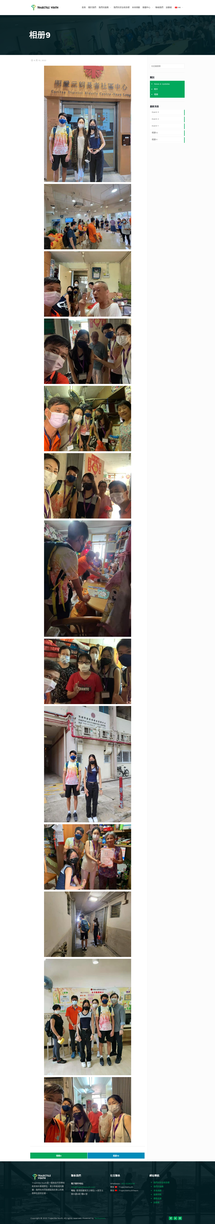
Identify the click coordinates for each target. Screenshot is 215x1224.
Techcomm (99, 1218)
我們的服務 (158, 1186)
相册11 (155, 139)
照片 (156, 89)
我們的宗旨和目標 (161, 1182)
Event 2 (155, 119)
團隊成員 (157, 1198)
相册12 (155, 132)
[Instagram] (180, 1218)
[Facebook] (171, 1218)
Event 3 (155, 112)
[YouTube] (175, 1218)
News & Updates (162, 84)
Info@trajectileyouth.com (83, 1187)
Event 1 (155, 126)
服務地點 (157, 1194)
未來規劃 (157, 1190)
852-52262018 (128, 1183)
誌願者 (157, 1202)
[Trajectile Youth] (45, 7)
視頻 (156, 94)
